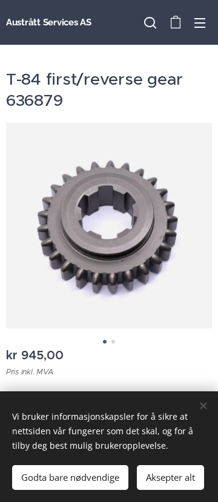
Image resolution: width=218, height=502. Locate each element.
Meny (200, 22)
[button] (150, 22)
